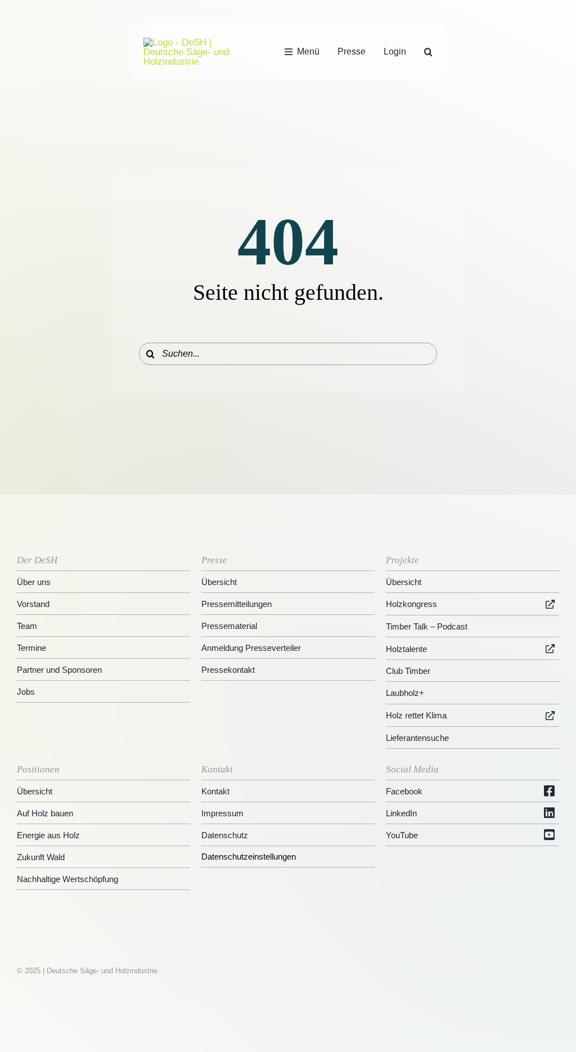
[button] (428, 52)
